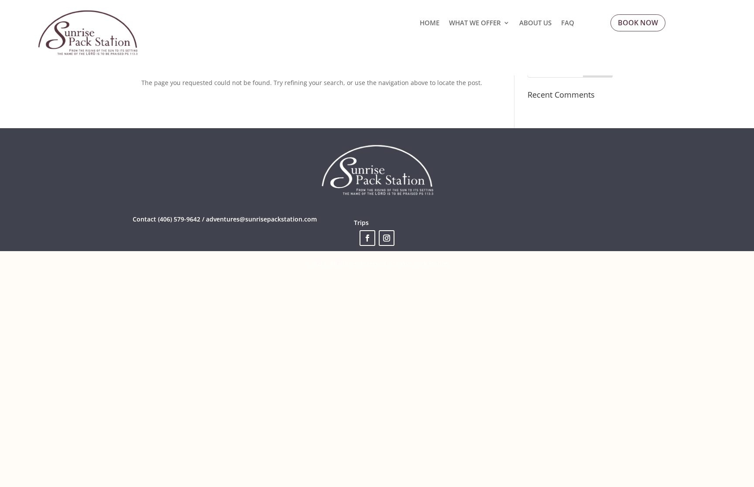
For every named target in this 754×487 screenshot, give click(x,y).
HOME (429, 23)
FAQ (567, 23)
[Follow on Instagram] (386, 238)
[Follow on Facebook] (367, 238)
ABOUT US (535, 23)
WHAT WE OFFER (475, 23)
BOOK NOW (638, 22)
